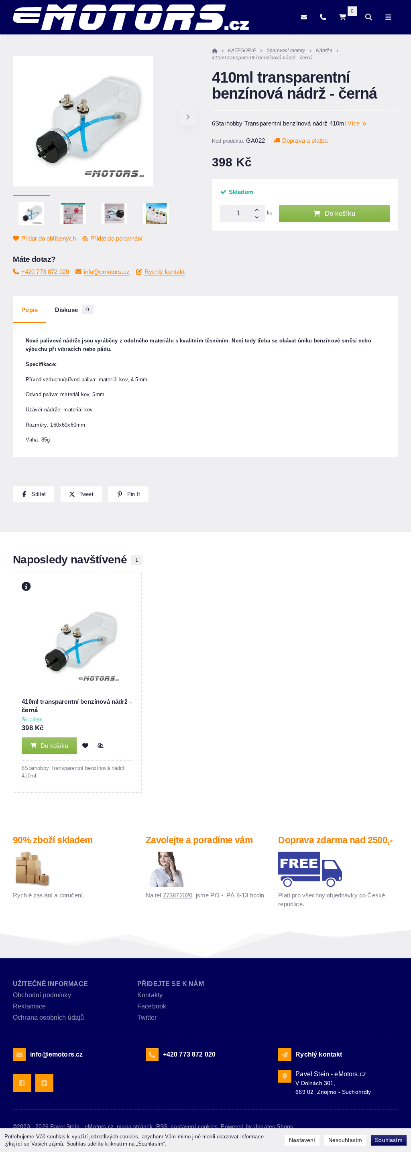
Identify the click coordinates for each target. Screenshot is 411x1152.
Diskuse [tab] (72, 309)
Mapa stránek (135, 1126)
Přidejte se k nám (170, 983)
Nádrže (324, 50)
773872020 (177, 895)
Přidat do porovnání (116, 238)
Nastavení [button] (302, 1140)
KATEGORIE (242, 50)
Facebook (151, 1006)
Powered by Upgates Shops (257, 1126)
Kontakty (150, 995)
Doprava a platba (305, 140)
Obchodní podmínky (42, 995)
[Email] (304, 17)
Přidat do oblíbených (48, 238)
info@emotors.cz (107, 271)
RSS (161, 1126)
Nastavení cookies (194, 1126)
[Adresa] (284, 1076)
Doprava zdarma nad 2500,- (335, 840)
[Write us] (284, 1054)
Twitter (147, 1017)
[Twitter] (44, 1083)
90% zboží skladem (52, 840)
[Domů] (131, 17)
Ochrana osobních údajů (48, 1017)
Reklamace (29, 1006)
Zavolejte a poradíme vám (199, 840)
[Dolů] (258, 217)
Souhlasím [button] (388, 1140)
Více (354, 123)
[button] (188, 117)
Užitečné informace (50, 983)
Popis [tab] (29, 309)
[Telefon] (322, 17)
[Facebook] (22, 1083)
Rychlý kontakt (164, 271)
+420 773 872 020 (45, 271)
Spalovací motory (286, 50)
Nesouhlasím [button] (345, 1140)
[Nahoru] (258, 209)
